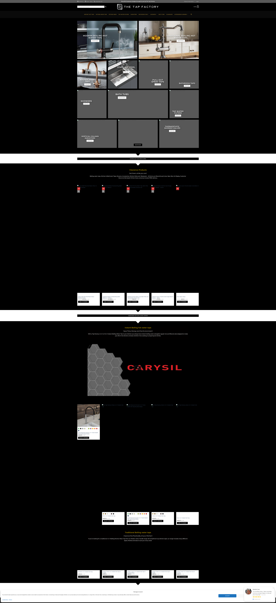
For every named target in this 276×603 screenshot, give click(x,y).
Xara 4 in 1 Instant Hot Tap (183, 517)
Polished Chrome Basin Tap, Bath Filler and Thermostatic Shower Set (137, 297)
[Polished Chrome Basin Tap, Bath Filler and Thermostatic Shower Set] (138, 239)
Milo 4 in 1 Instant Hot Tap (109, 515)
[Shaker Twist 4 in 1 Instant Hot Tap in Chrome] (187, 559)
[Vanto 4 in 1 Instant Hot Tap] (162, 458)
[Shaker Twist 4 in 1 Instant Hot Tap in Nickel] (162, 559)
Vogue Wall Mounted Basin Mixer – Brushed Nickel (86, 297)
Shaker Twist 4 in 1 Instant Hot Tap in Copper (112, 572)
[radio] (78, 428)
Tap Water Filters (123, 14)
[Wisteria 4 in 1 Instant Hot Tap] (88, 559)
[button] (273, 592)
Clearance (169, 14)
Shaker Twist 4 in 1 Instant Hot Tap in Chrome (186, 572)
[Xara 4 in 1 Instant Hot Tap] (187, 458)
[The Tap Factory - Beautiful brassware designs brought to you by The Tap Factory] (138, 6)
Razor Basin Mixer (181, 296)
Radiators (134, 14)
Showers (153, 14)
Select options (83, 437)
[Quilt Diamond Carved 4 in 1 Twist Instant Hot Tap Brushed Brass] (138, 458)
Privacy (10, 599)
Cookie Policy (5, 599)
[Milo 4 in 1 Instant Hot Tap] (113, 458)
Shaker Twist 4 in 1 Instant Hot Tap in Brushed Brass (136, 572)
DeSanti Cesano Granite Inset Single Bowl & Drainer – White (162, 297)
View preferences (265, 595)
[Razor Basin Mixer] (187, 239)
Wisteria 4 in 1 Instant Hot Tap (85, 571)
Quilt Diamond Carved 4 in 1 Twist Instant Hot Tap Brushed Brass (137, 518)
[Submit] (105, 7)
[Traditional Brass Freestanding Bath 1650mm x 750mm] (113, 239)
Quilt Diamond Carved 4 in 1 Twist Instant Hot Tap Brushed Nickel (88, 433)
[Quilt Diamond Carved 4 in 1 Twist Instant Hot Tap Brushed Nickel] (88, 415)
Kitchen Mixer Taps (101, 14)
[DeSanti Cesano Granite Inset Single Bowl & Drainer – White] (162, 239)
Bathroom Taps (143, 14)
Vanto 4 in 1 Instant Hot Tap (158, 515)
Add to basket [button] (83, 301)
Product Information (189, 1)
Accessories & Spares (180, 14)
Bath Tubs (161, 14)
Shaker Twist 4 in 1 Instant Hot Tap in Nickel (161, 572)
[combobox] (90, 7)
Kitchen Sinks (113, 14)
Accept (227, 595)
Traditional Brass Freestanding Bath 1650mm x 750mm (111, 297)
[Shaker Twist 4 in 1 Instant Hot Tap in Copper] (113, 559)
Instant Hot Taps (89, 14)
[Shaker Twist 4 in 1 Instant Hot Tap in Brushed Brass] (138, 559)
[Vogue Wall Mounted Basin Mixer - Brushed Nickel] (88, 239)
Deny (246, 595)
